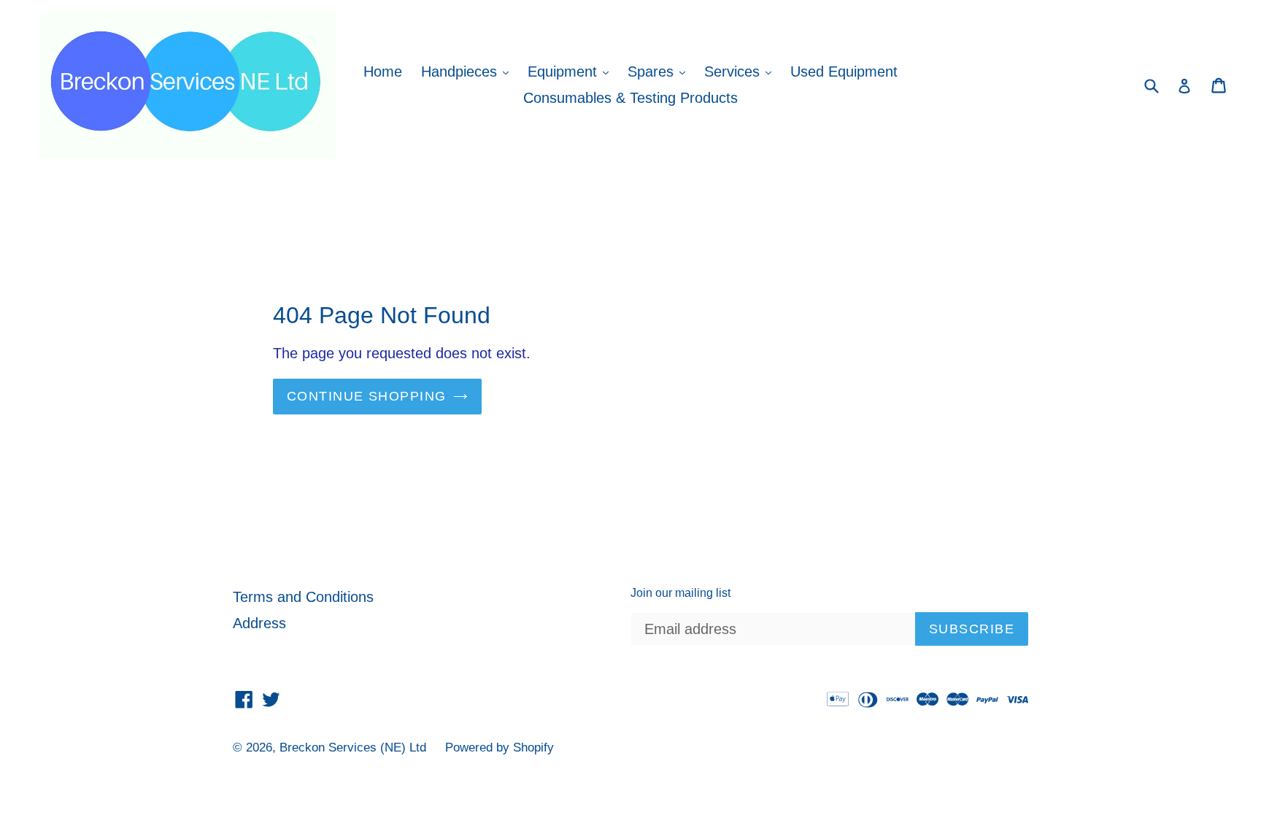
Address (259, 623)
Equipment (572, 71)
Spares (660, 71)
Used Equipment (844, 71)
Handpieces (468, 71)
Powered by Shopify (499, 747)
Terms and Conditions (303, 597)
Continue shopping (366, 396)
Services (741, 71)
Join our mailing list (680, 593)
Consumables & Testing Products (630, 98)
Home (382, 71)
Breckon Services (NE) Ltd (352, 747)
